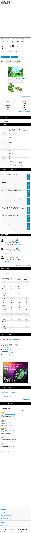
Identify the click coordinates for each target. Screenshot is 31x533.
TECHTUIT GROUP (5, 525)
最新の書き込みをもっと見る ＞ (23, 265)
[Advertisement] (15, 21)
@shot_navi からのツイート (7, 451)
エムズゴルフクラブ (9, 438)
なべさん (14, 249)
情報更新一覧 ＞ (26, 399)
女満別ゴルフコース (9, 445)
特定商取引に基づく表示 (6, 518)
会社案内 (3, 522)
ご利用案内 (3, 509)
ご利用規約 (3, 512)
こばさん (14, 241)
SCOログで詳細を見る (25, 111)
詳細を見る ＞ (20, 244)
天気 (19, 61)
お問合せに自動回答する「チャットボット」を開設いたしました (15, 38)
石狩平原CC (5, 351)
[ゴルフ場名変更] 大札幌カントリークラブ (10, 396)
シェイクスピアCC (6, 354)
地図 (16, 61)
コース (6, 61)
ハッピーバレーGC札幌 (7, 352)
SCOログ (11, 61)
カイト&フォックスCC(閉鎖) (8, 349)
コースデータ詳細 (26, 95)
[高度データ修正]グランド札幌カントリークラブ (11, 392)
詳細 (2, 61)
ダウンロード (28, 177)
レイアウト (4, 295)
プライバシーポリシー (6, 515)
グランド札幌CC (6, 347)
